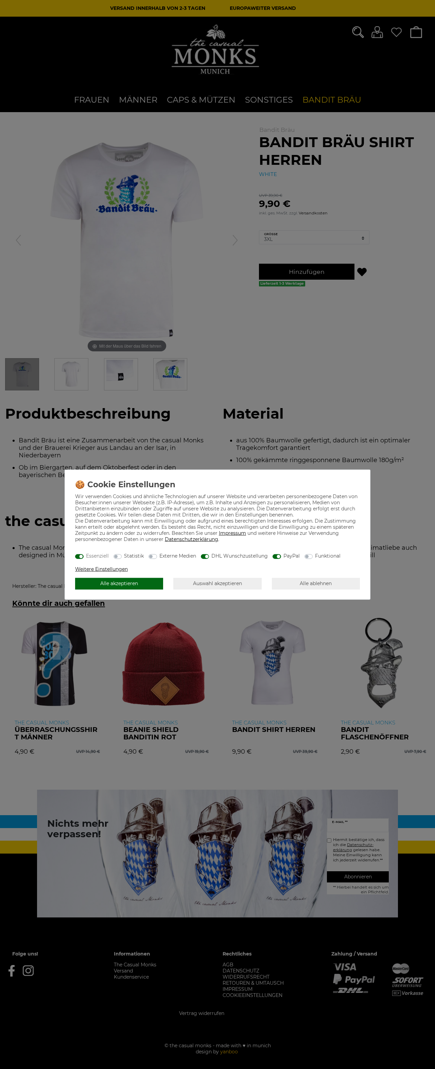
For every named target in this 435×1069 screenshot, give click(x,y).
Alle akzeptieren (119, 583)
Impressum (232, 533)
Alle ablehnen (316, 583)
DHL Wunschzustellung (239, 556)
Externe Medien (177, 556)
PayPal (291, 556)
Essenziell (97, 556)
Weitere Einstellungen (101, 569)
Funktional (328, 556)
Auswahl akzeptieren (217, 583)
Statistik (134, 556)
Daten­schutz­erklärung (191, 539)
